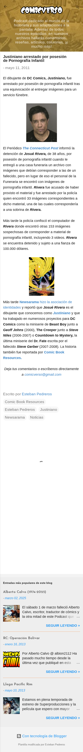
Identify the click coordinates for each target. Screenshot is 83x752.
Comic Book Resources (24, 402)
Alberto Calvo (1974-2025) (24, 592)
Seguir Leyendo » (63, 625)
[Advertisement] (41, 540)
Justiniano (61, 313)
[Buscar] (77, 8)
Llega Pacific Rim (17, 684)
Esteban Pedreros (20, 410)
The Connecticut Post (40, 148)
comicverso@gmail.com (43, 374)
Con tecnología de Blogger (44, 736)
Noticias (36, 417)
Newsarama (15, 417)
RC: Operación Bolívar (21, 638)
